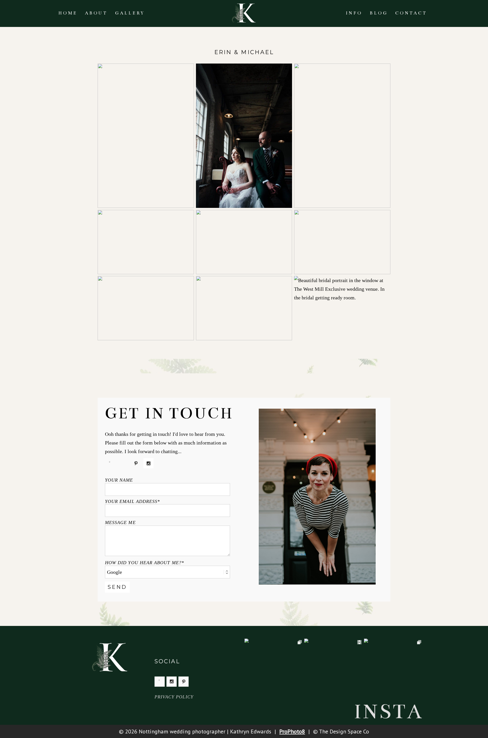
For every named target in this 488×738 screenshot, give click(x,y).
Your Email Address (131, 501)
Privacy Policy (174, 696)
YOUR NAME (119, 480)
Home (67, 13)
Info (354, 13)
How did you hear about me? (143, 562)
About (96, 13)
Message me (120, 522)
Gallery (130, 13)
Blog (379, 13)
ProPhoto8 (292, 731)
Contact (411, 13)
